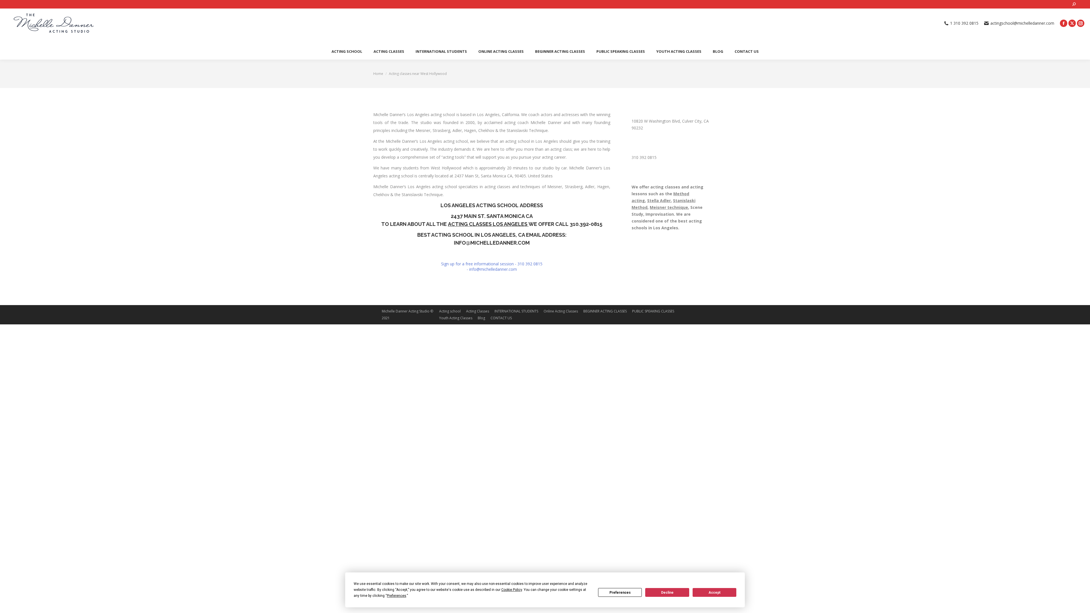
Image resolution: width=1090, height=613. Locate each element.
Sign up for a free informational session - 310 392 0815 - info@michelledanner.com (491, 266)
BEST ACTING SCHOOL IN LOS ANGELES (466, 235)
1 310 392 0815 (964, 23)
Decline (667, 593)
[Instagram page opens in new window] (1080, 23)
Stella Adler (659, 200)
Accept (714, 593)
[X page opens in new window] (1072, 23)
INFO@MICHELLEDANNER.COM (492, 243)
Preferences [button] (396, 596)
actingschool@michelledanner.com (1022, 23)
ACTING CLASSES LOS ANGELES (488, 224)
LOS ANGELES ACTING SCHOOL (480, 205)
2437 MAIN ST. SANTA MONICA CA (492, 216)
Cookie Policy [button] (511, 590)
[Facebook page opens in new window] (1063, 23)
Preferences (620, 593)
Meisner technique (669, 207)
